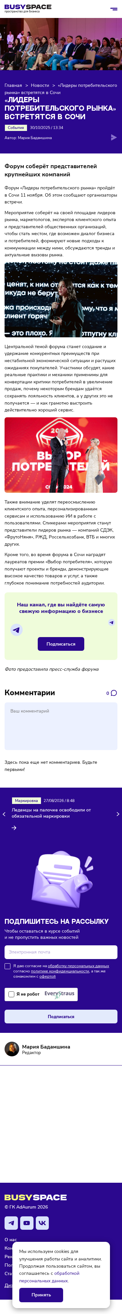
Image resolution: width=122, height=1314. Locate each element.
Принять (41, 1295)
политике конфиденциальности (60, 971)
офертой (47, 976)
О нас (11, 1239)
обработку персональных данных (78, 966)
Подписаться (61, 644)
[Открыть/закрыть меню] (113, 9)
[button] (5, 814)
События (16, 127)
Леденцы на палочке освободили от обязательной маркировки (51, 813)
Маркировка (26, 800)
